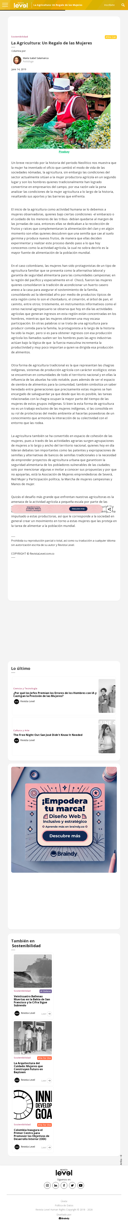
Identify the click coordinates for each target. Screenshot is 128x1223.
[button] (5, 5)
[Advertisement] (64, 633)
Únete (64, 1201)
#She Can (111, 37)
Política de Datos (64, 1205)
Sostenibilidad (19, 36)
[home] (21, 5)
